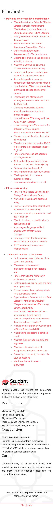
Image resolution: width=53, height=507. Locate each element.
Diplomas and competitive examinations (27, 18)
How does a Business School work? (31, 132)
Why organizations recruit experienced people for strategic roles (30, 269)
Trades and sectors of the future (24, 254)
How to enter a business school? (30, 182)
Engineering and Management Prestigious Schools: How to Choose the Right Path (32, 100)
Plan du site (26, 505)
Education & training (17, 188)
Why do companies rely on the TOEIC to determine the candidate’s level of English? (32, 147)
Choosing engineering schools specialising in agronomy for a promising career (29, 111)
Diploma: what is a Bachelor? (28, 168)
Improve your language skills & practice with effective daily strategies (29, 231)
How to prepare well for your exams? (32, 171)
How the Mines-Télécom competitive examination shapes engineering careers (32, 90)
